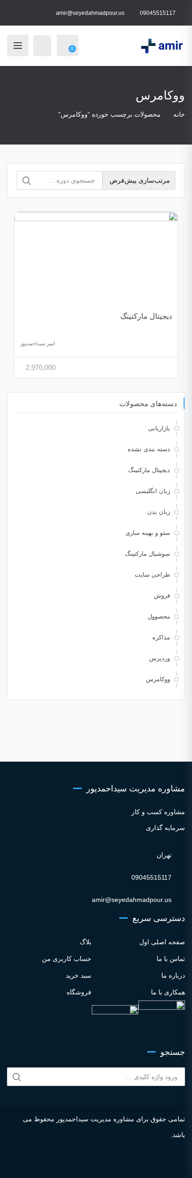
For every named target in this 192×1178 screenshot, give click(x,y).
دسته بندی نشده (149, 449)
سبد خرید (78, 975)
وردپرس (159, 658)
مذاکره (161, 637)
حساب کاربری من (66, 958)
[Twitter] (80, 1162)
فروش (162, 595)
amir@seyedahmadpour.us (90, 13)
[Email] (136, 1162)
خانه (179, 114)
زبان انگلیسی (153, 490)
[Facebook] (68, 1162)
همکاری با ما (168, 992)
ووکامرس (158, 679)
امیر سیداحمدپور (37, 343)
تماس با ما (171, 958)
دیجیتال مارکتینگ (146, 316)
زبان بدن (158, 511)
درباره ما (173, 975)
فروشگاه (79, 992)
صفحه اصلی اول (162, 942)
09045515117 (158, 13)
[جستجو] (26, 181)
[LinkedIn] (93, 1162)
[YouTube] (106, 1162)
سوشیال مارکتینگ (147, 553)
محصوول (159, 616)
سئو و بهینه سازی (147, 532)
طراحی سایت (152, 574)
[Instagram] (55, 1162)
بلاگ (85, 942)
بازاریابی (159, 428)
